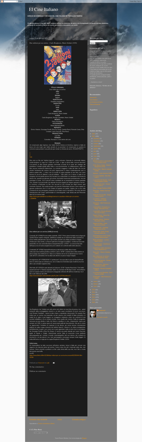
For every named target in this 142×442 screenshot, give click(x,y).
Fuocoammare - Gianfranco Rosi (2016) (101, 244)
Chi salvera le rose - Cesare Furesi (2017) (101, 184)
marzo (96, 281)
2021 (93, 136)
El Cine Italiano (43, 9)
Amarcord (102, 310)
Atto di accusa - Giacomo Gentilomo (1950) (100, 265)
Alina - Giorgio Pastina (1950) (102, 188)
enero (95, 286)
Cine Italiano (93, 100)
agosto (96, 148)
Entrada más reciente (38, 419)
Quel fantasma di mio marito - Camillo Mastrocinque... (102, 236)
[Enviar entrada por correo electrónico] (53, 363)
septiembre (97, 146)
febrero (96, 284)
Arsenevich (93, 97)
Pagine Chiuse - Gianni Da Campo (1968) (101, 215)
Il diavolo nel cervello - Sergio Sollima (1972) (102, 195)
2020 (93, 289)
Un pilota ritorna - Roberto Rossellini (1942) (101, 220)
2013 (93, 294)
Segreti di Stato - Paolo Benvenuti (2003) (100, 224)
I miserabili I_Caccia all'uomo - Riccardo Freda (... (102, 211)
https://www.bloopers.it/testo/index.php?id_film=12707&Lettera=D (50, 275)
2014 (93, 292)
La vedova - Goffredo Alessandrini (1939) (99, 199)
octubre (96, 143)
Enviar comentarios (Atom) (46, 423)
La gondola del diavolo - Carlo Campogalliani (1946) (102, 180)
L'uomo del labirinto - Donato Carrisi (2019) (102, 261)
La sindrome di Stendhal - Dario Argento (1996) (103, 273)
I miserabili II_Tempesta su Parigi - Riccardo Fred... (101, 207)
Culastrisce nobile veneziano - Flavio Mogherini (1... (102, 248)
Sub (31, 157)
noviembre (97, 141)
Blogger (84, 438)
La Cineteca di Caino (96, 102)
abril (95, 159)
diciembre (97, 138)
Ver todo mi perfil (102, 317)
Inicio (60, 419)
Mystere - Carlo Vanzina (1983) (102, 173)
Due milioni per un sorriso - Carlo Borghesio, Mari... (101, 256)
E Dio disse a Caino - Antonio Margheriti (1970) (102, 165)
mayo (95, 156)
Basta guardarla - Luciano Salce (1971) (101, 240)
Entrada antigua (78, 419)
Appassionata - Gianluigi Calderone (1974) (100, 228)
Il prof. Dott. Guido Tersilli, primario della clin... (101, 232)
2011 (93, 300)
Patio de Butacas (95, 104)
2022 (93, 134)
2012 (93, 297)
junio (95, 153)
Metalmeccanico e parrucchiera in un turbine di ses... (102, 161)
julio (95, 151)
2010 (93, 302)
